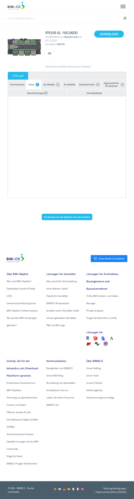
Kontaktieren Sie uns (57, 390)
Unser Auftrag (93, 368)
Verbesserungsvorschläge (100, 397)
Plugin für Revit (14, 456)
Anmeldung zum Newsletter (60, 383)
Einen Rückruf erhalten (111, 258)
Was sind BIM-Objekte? (19, 281)
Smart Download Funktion (20, 434)
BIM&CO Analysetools (57, 303)
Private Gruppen (94, 310)
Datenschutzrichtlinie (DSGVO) (111, 492)
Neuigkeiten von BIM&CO (59, 368)
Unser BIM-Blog (54, 375)
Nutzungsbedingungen (114, 488)
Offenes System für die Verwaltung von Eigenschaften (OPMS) (22, 419)
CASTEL (61, 44)
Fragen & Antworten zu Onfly (101, 318)
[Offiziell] (18, 76)
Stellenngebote (94, 390)
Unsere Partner (94, 383)
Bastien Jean (71, 37)
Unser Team (92, 375)
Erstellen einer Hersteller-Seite (62, 310)
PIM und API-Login (55, 325)
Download (109, 34)
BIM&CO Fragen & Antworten (22, 463)
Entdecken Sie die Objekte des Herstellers (67, 217)
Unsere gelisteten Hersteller (61, 318)
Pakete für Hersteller (57, 296)
